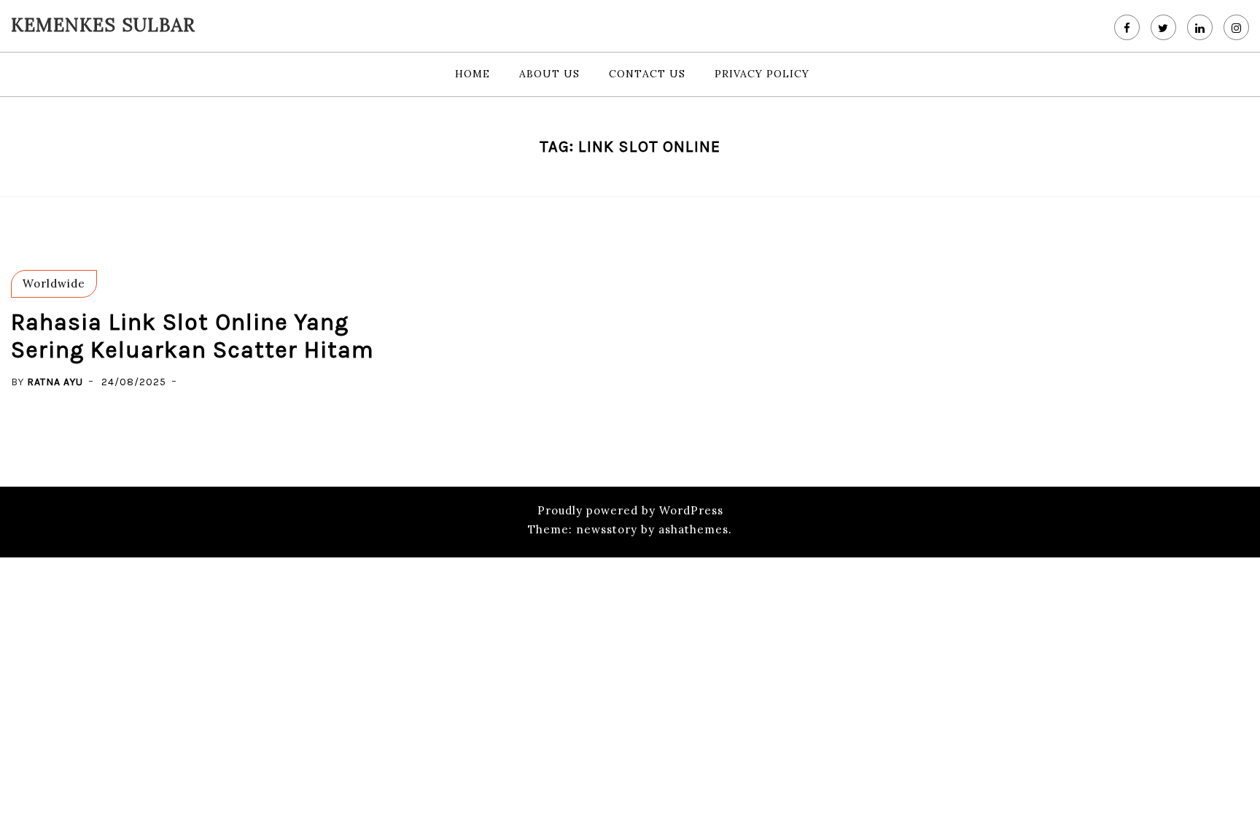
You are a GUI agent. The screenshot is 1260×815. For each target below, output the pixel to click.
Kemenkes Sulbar (103, 24)
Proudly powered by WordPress (630, 510)
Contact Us (647, 73)
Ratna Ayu (55, 382)
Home (472, 73)
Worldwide (54, 283)
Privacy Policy (762, 73)
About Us (549, 73)
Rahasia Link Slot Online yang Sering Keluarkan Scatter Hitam (192, 336)
